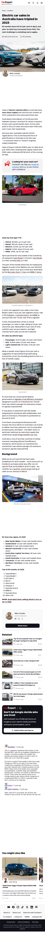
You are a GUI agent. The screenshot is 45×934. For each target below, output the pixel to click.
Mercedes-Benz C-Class (17, 272)
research (35, 164)
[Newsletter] (29, 3)
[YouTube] (8, 907)
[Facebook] (13, 907)
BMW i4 (36, 315)
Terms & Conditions (24, 922)
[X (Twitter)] (27, 907)
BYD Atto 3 (17, 261)
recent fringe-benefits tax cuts (24, 435)
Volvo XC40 (18, 464)
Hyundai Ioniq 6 (22, 315)
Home (4, 10)
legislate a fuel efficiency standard (29, 399)
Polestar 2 (11, 315)
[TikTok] (22, 907)
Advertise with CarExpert (32, 912)
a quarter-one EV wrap (21, 469)
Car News (10, 10)
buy (24, 167)
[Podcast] (36, 907)
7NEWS (27, 917)
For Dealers (7, 917)
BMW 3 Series (36, 272)
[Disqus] (22, 769)
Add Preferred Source (23, 730)
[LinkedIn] (31, 907)
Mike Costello (15, 73)
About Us (7, 912)
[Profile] (37, 3)
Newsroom (17, 912)
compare (15, 167)
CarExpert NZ (37, 917)
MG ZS (7, 464)
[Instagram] (18, 907)
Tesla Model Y (18, 258)
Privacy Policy (11, 922)
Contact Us (18, 917)
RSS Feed (35, 922)
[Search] (33, 3)
